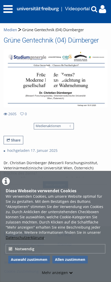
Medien (10, 29)
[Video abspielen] (55, 79)
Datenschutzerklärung (25, 237)
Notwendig (24, 248)
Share (15, 140)
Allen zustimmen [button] (70, 259)
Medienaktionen (48, 126)
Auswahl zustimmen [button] (29, 259)
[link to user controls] (102, 9)
